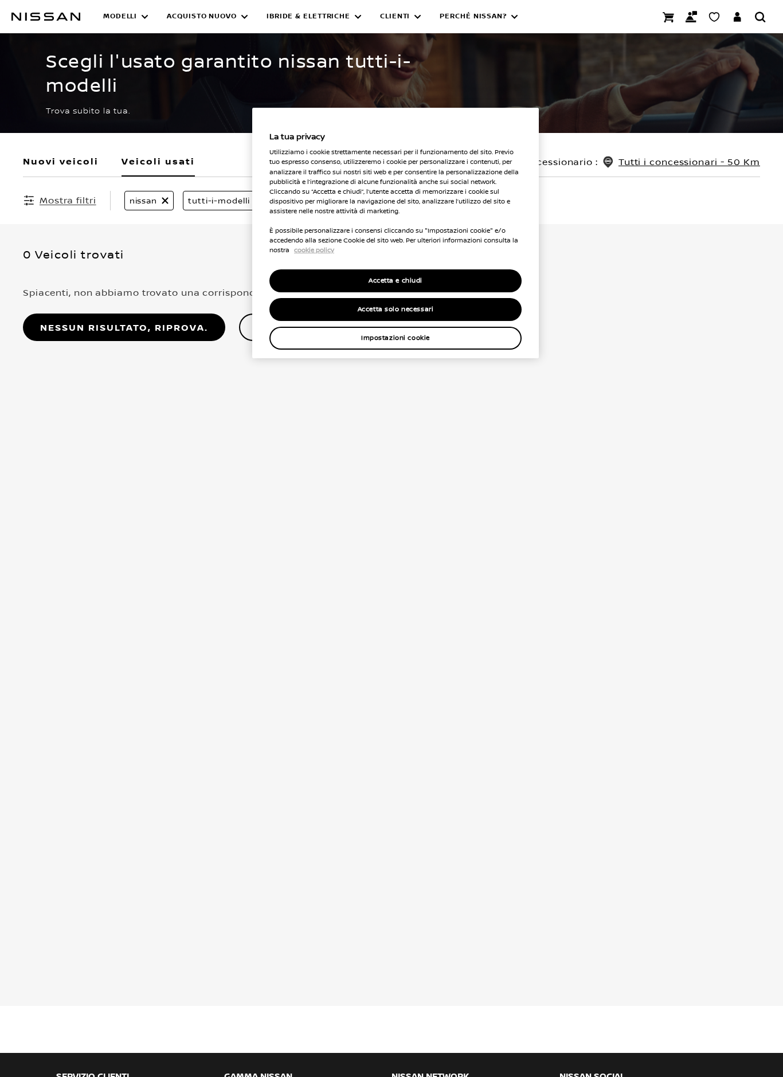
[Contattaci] (691, 16)
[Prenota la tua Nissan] (668, 16)
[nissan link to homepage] (45, 17)
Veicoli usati (158, 161)
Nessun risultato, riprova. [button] (124, 327)
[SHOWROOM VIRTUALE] (714, 16)
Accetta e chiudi (395, 280)
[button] (126, 16)
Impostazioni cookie (395, 338)
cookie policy (314, 250)
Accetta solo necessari (396, 309)
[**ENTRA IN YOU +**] (737, 16)
